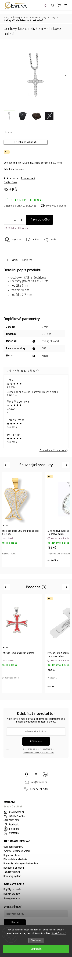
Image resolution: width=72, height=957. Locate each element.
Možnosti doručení (56, 205)
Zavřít (61, 248)
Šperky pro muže (11, 898)
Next (65, 465)
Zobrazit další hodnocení (53, 450)
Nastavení (36, 940)
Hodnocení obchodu (13, 867)
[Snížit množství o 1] (8, 220)
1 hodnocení (28, 178)
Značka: (10, 182)
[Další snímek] (65, 76)
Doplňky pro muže (12, 889)
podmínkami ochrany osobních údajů (38, 752)
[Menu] (65, 5)
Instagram (36, 774)
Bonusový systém (12, 876)
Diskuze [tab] (27, 260)
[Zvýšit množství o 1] (21, 220)
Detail (51, 686)
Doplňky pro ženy (11, 893)
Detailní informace (14, 169)
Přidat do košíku (40, 220)
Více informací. (59, 933)
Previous (7, 465)
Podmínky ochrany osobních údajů (20, 863)
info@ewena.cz (39, 782)
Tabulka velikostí (11, 872)
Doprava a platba (11, 855)
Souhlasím (36, 949)
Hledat (15, 922)
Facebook (26, 774)
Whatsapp (45, 774)
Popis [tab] (14, 260)
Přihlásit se (36, 741)
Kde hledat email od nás (15, 859)
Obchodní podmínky (13, 846)
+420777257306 (39, 788)
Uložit (12, 250)
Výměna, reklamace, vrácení (17, 851)
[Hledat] (52, 5)
